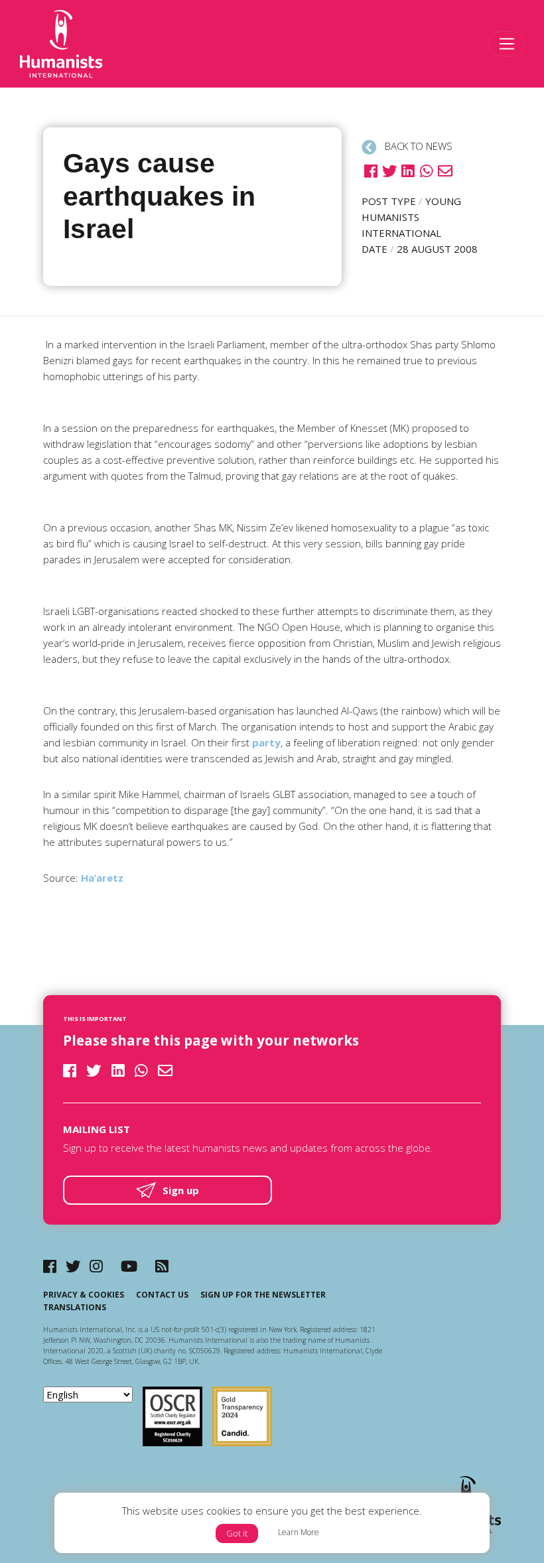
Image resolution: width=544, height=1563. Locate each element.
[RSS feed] (162, 1266)
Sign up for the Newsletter (263, 1294)
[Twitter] (73, 1266)
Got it (236, 1533)
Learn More (298, 1532)
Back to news (417, 146)
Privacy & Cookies (83, 1294)
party (266, 742)
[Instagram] (96, 1266)
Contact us (162, 1294)
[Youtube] (129, 1266)
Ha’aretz (102, 877)
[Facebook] (49, 1266)
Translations (74, 1307)
